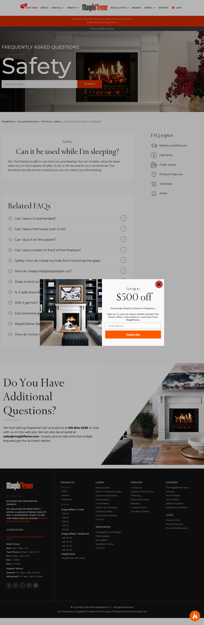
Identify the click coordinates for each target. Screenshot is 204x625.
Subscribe (133, 334)
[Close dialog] (159, 284)
